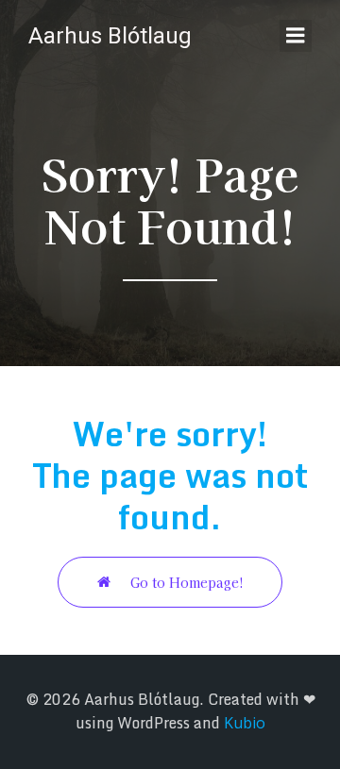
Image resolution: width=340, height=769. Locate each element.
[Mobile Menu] (296, 36)
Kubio (244, 722)
